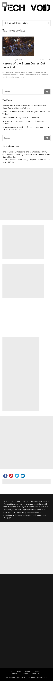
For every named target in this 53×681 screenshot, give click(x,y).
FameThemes (43, 677)
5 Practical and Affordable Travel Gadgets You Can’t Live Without (26, 112)
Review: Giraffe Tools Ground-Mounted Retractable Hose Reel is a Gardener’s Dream (24, 106)
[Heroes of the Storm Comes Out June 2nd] (26, 46)
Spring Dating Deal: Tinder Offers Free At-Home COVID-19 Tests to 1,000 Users (26, 128)
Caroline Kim (6, 60)
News (19, 671)
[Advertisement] (26, 194)
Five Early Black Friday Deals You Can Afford (26, 23)
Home (10, 671)
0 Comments (46, 60)
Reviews (28, 671)
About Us (35, 674)
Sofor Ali (5, 159)
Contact (25, 674)
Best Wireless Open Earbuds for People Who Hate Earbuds (24, 122)
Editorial (14, 674)
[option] (28, 23)
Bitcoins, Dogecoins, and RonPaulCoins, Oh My (28, 152)
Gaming (38, 671)
